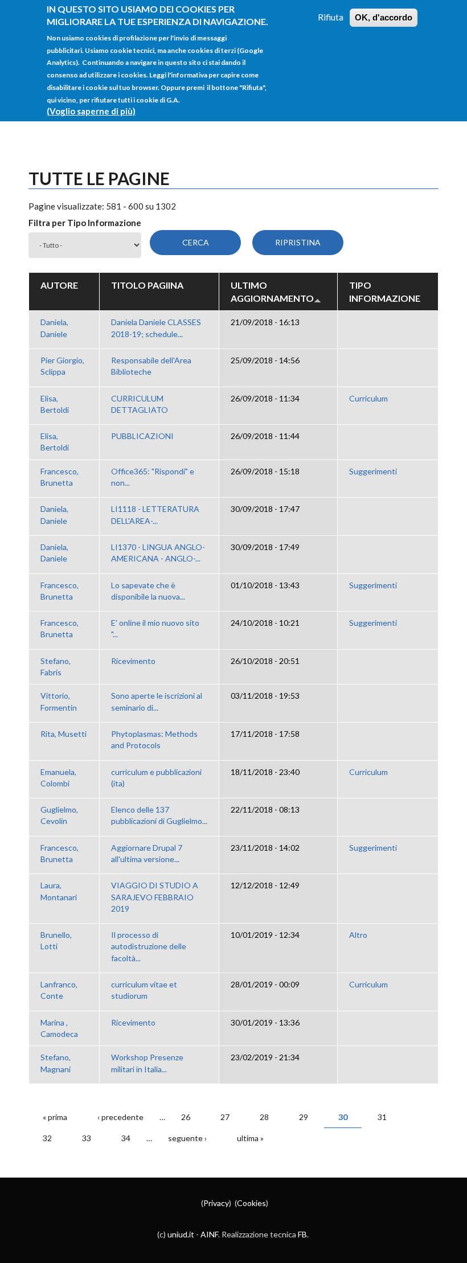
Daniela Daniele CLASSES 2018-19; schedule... (156, 327)
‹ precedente (120, 1117)
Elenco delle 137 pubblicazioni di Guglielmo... (159, 815)
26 (185, 1117)
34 (125, 1138)
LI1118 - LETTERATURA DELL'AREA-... (155, 514)
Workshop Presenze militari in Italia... (147, 1062)
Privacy (216, 1203)
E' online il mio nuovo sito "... (155, 628)
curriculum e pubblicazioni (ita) (156, 777)
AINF (209, 1234)
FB (302, 1234)
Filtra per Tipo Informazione (84, 223)
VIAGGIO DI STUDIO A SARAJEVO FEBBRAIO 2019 (154, 896)
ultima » (250, 1138)
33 (86, 1138)
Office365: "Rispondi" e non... (152, 476)
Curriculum (368, 398)
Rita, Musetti (63, 734)
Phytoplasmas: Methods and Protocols (154, 739)
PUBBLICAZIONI (142, 436)
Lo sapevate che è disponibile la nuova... (148, 590)
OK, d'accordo (383, 17)
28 (264, 1117)
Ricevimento (133, 661)
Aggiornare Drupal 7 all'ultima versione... (146, 853)
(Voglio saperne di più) (91, 111)
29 (303, 1117)
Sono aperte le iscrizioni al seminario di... (156, 701)
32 (47, 1138)
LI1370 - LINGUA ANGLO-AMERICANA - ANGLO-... (158, 552)
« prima (55, 1117)
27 (225, 1117)
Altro (358, 935)
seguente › (187, 1138)
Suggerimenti (373, 471)
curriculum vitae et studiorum (144, 989)
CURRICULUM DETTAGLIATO (139, 404)
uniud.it (180, 1234)
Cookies (251, 1203)
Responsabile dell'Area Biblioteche (151, 365)
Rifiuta (330, 17)
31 (382, 1117)
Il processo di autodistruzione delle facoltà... (148, 946)
